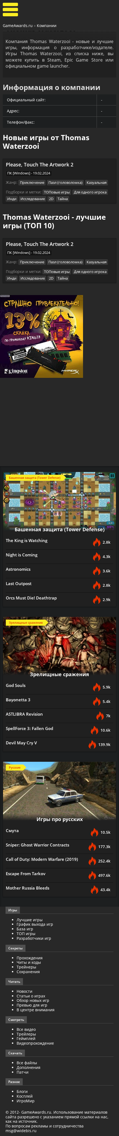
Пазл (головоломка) (65, 182)
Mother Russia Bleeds (27, 888)
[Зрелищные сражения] (59, 648)
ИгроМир (26, 1100)
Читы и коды (29, 962)
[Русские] (59, 793)
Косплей (25, 1096)
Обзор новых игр (33, 1000)
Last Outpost (19, 583)
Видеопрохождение (35, 1043)
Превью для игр (32, 1005)
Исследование (32, 198)
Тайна (63, 198)
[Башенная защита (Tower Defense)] (59, 503)
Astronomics (18, 569)
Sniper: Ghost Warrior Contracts (37, 845)
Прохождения (30, 957)
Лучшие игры (30, 919)
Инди (11, 198)
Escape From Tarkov (25, 873)
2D (51, 198)
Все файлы (27, 1062)
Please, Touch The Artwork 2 (39, 164)
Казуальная (97, 182)
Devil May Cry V (21, 742)
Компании (46, 25)
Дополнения (28, 1067)
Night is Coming (21, 555)
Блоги (22, 1091)
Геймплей (26, 1038)
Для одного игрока (90, 192)
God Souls (15, 685)
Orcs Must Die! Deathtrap (31, 598)
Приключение (32, 182)
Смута (12, 830)
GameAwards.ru (18, 25)
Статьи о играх (31, 996)
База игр (25, 928)
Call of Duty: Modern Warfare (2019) (42, 859)
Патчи (23, 1072)
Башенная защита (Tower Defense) (60, 529)
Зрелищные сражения (59, 674)
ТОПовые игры (57, 192)
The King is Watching (26, 540)
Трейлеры (26, 1034)
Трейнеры (26, 967)
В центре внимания (36, 1009)
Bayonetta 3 (18, 699)
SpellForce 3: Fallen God (29, 728)
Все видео (26, 1029)
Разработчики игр (34, 938)
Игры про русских (60, 819)
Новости (24, 991)
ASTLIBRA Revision (24, 714)
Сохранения (28, 971)
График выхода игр (35, 924)
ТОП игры (26, 933)
